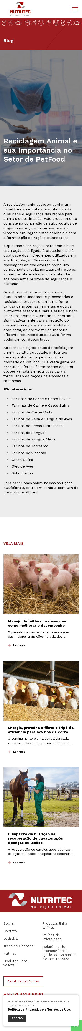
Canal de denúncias (23, 981)
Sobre (8, 923)
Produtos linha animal (55, 925)
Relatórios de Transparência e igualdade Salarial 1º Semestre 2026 (59, 953)
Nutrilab (9, 953)
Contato (10, 931)
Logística (10, 938)
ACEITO (17, 1018)
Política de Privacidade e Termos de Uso (39, 1009)
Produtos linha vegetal (15, 963)
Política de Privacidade (52, 937)
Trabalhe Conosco (18, 946)
